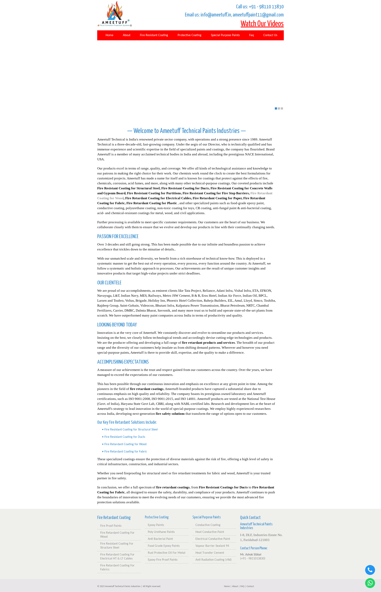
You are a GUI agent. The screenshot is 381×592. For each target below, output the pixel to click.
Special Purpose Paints (225, 35)
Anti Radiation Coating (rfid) (213, 559)
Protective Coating (189, 35)
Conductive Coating (207, 525)
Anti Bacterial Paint (160, 539)
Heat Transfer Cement (209, 552)
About (126, 35)
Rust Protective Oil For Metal (166, 552)
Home (109, 35)
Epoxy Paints (156, 525)
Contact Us (270, 35)
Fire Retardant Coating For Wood (117, 534)
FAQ (242, 586)
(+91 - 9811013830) (252, 558)
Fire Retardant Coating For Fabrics (117, 567)
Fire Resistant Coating (154, 35)
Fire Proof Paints (110, 526)
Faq (251, 35)
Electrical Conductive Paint (212, 539)
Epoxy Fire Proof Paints (162, 559)
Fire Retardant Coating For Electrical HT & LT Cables (117, 556)
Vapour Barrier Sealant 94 (212, 546)
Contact (250, 586)
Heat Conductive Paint (209, 532)
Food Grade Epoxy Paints (164, 546)
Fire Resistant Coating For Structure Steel (116, 545)
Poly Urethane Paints (161, 532)
